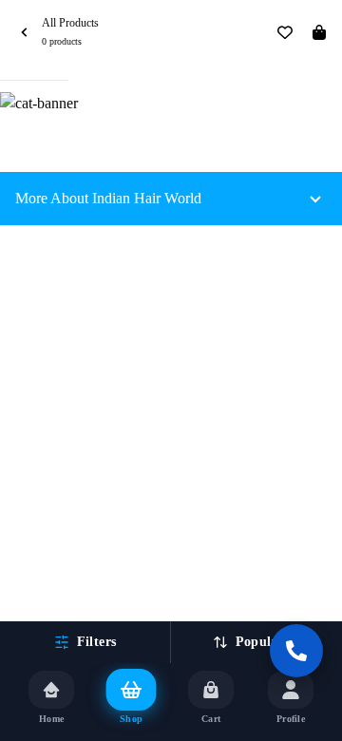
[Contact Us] (296, 650)
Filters (96, 642)
